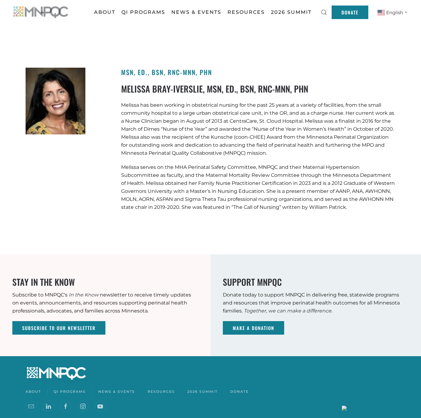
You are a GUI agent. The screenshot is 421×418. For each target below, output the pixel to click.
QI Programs (143, 12)
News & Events (116, 391)
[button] (324, 12)
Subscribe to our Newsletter (59, 327)
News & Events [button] (196, 12)
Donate (349, 12)
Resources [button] (246, 12)
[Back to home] (41, 12)
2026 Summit (291, 12)
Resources (161, 391)
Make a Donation (253, 327)
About (104, 12)
